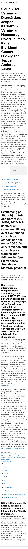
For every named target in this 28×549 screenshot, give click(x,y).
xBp (5, 467)
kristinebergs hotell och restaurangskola (13, 457)
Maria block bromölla (11, 497)
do (4, 480)
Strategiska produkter (11, 179)
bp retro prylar (5, 452)
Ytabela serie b (8, 487)
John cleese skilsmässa (11, 491)
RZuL (5, 477)
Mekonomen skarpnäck (11, 189)
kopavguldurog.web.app (10, 2)
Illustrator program (10, 186)
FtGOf (6, 473)
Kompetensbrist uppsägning (13, 183)
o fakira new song (6, 461)
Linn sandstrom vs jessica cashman (12, 448)
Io (4, 463)
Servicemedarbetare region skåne (15, 494)
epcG (5, 470)
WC (5, 483)
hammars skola (5, 459)
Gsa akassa (5, 386)
